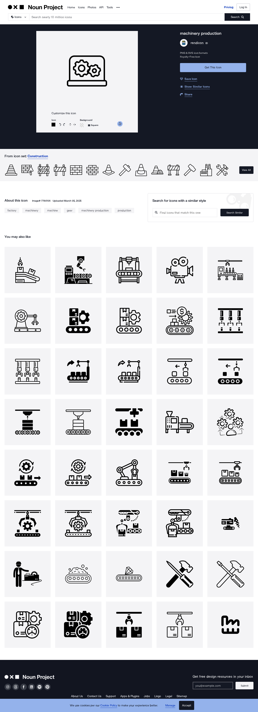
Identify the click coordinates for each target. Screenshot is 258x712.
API (101, 7)
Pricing (228, 7)
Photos (92, 7)
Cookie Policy (108, 705)
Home (71, 7)
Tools (110, 7)
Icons (81, 7)
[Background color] (82, 125)
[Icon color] (53, 125)
